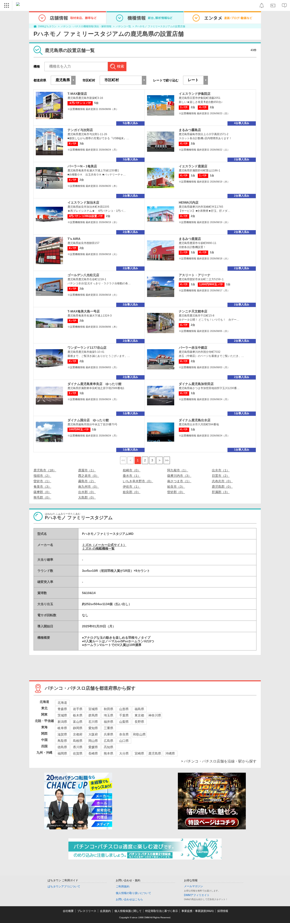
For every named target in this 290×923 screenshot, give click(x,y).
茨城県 (62, 715)
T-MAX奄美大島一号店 (84, 311)
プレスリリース (86, 911)
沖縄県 (170, 753)
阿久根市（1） (177, 470)
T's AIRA (74, 239)
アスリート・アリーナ (194, 275)
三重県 (108, 728)
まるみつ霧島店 (190, 130)
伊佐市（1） (131, 486)
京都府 (77, 734)
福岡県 (62, 753)
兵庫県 (108, 734)
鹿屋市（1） (87, 470)
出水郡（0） (87, 492)
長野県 (139, 721)
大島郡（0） (87, 497)
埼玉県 (108, 715)
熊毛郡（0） (42, 497)
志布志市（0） (222, 481)
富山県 (77, 721)
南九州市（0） (88, 486)
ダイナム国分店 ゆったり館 (88, 420)
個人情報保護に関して (128, 911)
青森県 (62, 709)
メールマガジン (193, 886)
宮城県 (93, 709)
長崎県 (93, 753)
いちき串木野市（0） (138, 481)
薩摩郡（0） (42, 492)
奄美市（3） (42, 486)
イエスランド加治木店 (83, 202)
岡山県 (93, 741)
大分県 (124, 753)
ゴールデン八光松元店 (83, 275)
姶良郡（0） (131, 492)
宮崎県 (139, 753)
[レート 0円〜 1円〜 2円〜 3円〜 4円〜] (195, 80)
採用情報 (222, 911)
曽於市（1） (42, 481)
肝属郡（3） (221, 492)
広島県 (108, 741)
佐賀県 (77, 753)
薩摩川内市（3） (179, 475)
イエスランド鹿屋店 (193, 166)
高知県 (108, 747)
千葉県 (124, 715)
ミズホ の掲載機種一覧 (98, 548)
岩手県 (77, 709)
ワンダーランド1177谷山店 (87, 347)
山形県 (124, 709)
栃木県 (77, 715)
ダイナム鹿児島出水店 (194, 420)
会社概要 (68, 911)
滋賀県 (62, 734)
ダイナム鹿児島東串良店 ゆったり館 (94, 384)
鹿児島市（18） (45, 470)
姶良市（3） (176, 486)
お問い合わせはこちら (129, 899)
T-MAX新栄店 (77, 93)
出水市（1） (221, 470)
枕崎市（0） (131, 470)
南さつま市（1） (179, 481)
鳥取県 (62, 741)
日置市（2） (221, 475)
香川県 (77, 747)
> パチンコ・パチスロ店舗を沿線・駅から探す (218, 761)
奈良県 (124, 734)
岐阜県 (62, 728)
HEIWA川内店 (188, 202)
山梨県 (124, 721)
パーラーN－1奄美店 (82, 166)
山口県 (124, 741)
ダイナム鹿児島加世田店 (196, 384)
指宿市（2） (42, 475)
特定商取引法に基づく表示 (161, 911)
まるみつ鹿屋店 (190, 239)
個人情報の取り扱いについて (133, 893)
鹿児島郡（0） (222, 486)
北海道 (62, 702)
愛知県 (93, 728)
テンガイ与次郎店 (80, 130)
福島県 (139, 709)
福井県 (108, 721)
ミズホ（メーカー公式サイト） (104, 545)
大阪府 (93, 734)
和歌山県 (139, 734)
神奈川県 (154, 715)
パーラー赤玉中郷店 (193, 347)
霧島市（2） (87, 481)
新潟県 (62, 721)
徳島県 (62, 747)
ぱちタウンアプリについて (64, 886)
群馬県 (93, 715)
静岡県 (77, 728)
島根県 (77, 741)
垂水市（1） (131, 475)
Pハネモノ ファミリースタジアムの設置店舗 (160, 26)
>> (167, 460)
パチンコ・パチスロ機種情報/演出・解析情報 (86, 26)
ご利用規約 (122, 886)
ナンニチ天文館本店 (193, 311)
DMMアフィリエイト (197, 895)
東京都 (139, 715)
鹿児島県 (154, 753)
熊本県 (108, 753)
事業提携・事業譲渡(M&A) (197, 911)
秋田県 (108, 709)
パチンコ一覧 (123, 26)
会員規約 (105, 911)
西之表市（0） (88, 475)
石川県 (93, 721)
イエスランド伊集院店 (194, 93)
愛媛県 (93, 747)
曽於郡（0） (176, 492)
